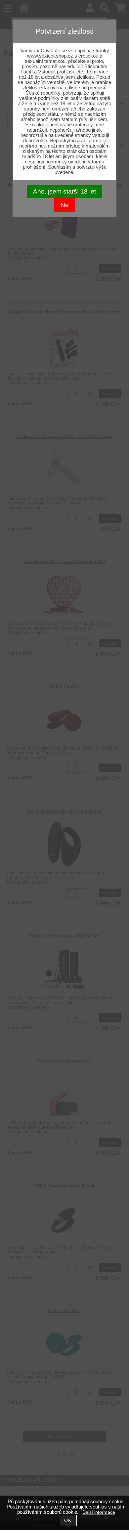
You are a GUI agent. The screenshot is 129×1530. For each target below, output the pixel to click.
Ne (65, 204)
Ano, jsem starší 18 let (64, 191)
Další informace (98, 1512)
